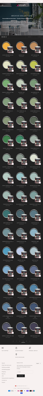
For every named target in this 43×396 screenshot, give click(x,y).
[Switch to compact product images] (5, 36)
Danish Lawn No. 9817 (8, 148)
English (37, 363)
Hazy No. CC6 (35, 260)
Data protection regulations (8, 378)
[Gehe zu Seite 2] (13, 341)
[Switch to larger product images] (2, 36)
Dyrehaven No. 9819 (21, 129)
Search (3, 363)
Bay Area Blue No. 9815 (8, 278)
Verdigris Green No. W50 (21, 148)
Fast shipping (5, 350)
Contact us (4, 380)
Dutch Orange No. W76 (8, 55)
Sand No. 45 (21, 55)
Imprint (3, 382)
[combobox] (38, 363)
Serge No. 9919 (21, 335)
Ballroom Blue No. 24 (21, 204)
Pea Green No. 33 (35, 92)
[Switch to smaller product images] (4, 36)
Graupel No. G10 (21, 260)
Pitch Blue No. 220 (35, 278)
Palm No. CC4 (21, 92)
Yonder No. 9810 (35, 241)
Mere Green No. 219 (7, 222)
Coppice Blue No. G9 (21, 222)
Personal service (33, 350)
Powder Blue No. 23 (8, 204)
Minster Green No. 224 (35, 129)
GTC (3, 376)
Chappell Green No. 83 (8, 166)
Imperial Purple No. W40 (8, 335)
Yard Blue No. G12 (21, 297)
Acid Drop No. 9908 (35, 73)
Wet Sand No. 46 (35, 55)
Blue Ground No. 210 (21, 185)
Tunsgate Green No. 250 (8, 73)
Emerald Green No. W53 (7, 92)
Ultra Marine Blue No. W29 (8, 317)
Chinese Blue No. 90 (8, 297)
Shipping (4, 371)
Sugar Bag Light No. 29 (35, 204)
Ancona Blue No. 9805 (35, 185)
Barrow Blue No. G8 (21, 241)
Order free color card (6, 365)
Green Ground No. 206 (21, 73)
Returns (3, 373)
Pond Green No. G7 (35, 148)
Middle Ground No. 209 (8, 185)
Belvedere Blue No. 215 (35, 297)
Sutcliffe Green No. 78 (8, 129)
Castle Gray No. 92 (21, 166)
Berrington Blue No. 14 (8, 241)
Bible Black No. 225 (35, 335)
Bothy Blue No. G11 (21, 278)
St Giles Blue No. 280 (8, 260)
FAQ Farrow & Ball (6, 367)
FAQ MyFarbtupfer (6, 369)
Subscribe (20, 375)
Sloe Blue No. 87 (35, 222)
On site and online (19, 357)
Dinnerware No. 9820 (21, 316)
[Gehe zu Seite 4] (30, 341)
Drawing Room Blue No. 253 (35, 317)
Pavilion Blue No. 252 (35, 166)
